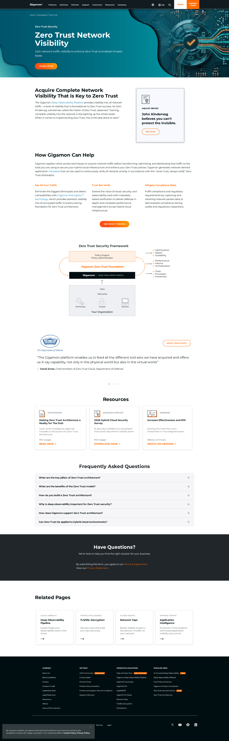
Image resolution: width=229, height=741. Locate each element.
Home (32, 15)
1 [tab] (110, 385)
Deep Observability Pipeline (67, 102)
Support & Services (87, 695)
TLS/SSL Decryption (124, 704)
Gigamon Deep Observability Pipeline (131, 677)
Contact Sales (85, 677)
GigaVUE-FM (122, 686)
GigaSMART (121, 691)
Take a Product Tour (125, 673)
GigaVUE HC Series (124, 695)
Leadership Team (49, 691)
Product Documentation (89, 686)
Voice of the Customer (51, 708)
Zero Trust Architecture (163, 695)
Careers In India (48, 686)
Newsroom (46, 699)
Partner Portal (85, 682)
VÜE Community (87, 673)
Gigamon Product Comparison (166, 686)
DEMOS (180, 4)
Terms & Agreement (135, 564)
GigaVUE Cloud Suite (125, 682)
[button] (52, 5)
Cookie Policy (69, 733)
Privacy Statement (97, 568)
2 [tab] (114, 385)
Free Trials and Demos (162, 682)
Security (99, 725)
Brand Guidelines (49, 677)
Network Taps (122, 699)
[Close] (91, 727)
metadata (54, 171)
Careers (45, 682)
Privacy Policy (83, 733)
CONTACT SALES (193, 4)
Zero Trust (53, 15)
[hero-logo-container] (38, 5)
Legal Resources (48, 695)
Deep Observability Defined (165, 677)
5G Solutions (122, 708)
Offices (45, 704)
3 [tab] (118, 385)
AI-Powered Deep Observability (166, 673)
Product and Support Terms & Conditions (96, 691)
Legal (109, 725)
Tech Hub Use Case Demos (165, 691)
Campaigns (42, 15)
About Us (46, 673)
